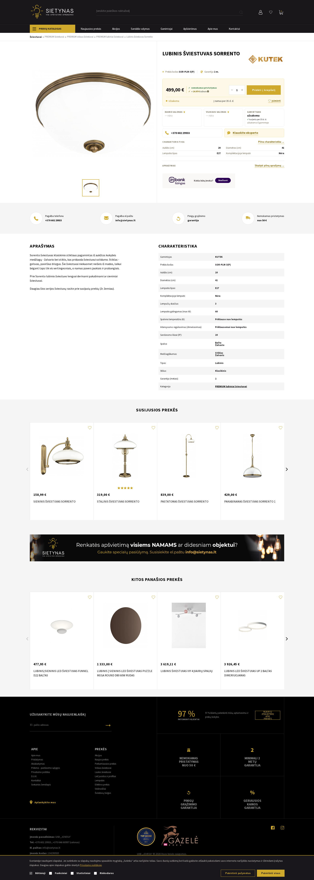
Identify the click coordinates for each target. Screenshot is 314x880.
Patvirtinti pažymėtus (238, 873)
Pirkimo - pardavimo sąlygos (45, 767)
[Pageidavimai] (270, 12)
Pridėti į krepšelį (263, 90)
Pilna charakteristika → (271, 142)
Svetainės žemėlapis (41, 784)
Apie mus (213, 28)
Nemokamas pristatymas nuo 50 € (189, 761)
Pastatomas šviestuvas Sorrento (184, 501)
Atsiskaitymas (38, 763)
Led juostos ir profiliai (105, 776)
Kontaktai (234, 28)
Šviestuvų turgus (103, 793)
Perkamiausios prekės (105, 763)
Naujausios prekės (91, 28)
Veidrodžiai (100, 788)
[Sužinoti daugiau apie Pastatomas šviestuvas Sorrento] (189, 456)
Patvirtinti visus (270, 873)
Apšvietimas (190, 28)
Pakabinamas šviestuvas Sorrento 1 (249, 501)
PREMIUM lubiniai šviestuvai (231, 386)
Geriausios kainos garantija (252, 804)
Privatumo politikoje (91, 865)
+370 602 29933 (53, 220)
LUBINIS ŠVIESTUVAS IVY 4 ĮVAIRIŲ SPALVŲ (187, 671)
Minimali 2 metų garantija (252, 761)
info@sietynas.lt (125, 220)
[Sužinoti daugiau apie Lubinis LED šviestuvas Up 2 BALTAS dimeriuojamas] (252, 625)
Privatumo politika (40, 772)
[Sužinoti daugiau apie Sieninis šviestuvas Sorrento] (61, 456)
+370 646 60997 (61, 842)
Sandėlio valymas (140, 28)
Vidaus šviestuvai (103, 767)
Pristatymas (37, 759)
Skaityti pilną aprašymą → (269, 165)
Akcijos (116, 28)
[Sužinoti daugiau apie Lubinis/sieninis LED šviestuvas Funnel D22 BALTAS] (61, 625)
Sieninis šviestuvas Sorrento (54, 501)
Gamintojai (166, 28)
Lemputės (99, 780)
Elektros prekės (102, 784)
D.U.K (34, 776)
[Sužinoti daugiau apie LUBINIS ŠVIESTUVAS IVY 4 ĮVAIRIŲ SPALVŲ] (189, 625)
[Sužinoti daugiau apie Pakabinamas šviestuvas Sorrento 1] (252, 456)
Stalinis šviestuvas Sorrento (118, 501)
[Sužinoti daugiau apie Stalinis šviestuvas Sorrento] (125, 456)
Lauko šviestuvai (103, 772)
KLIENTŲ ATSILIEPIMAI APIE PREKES (268, 715)
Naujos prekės (101, 759)
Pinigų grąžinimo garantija (189, 804)
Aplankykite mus (45, 802)
